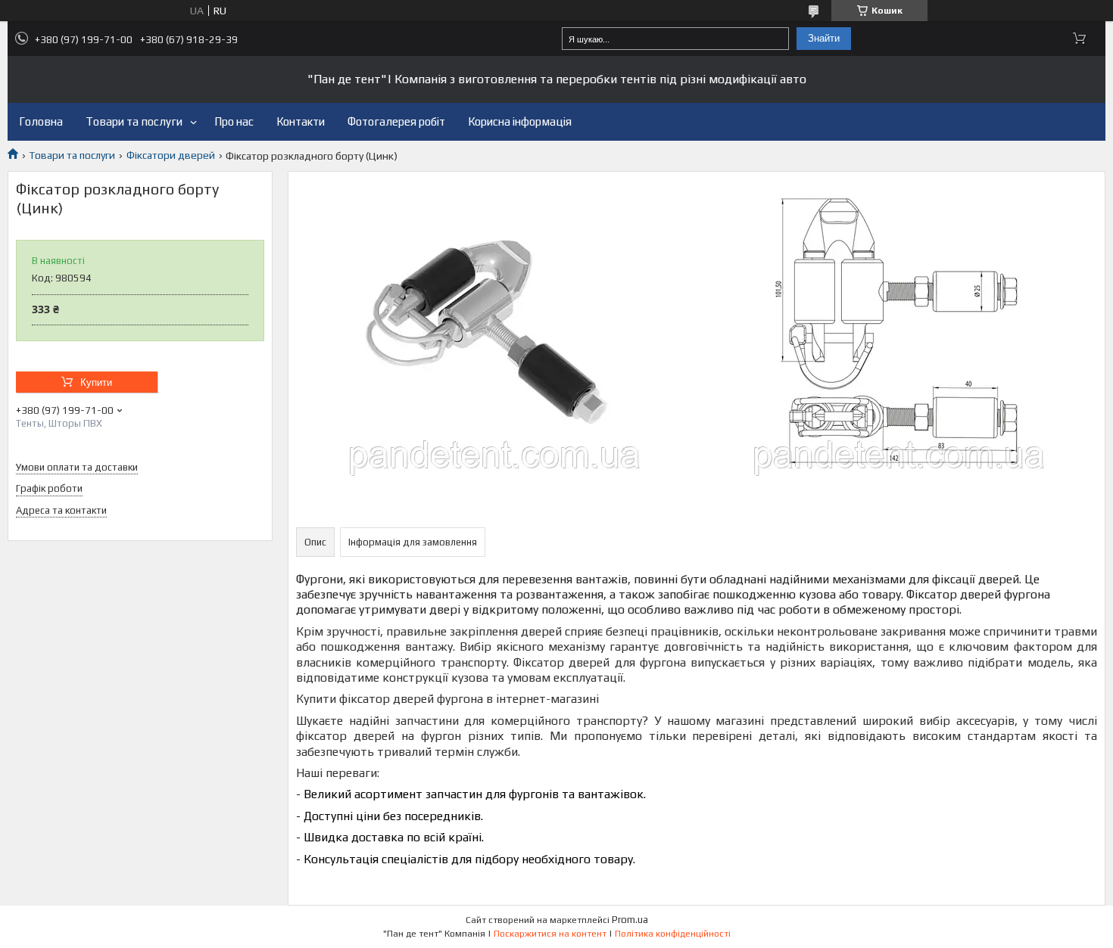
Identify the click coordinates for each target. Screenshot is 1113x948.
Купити (96, 382)
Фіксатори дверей (170, 155)
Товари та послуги (134, 121)
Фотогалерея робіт (396, 121)
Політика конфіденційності (673, 933)
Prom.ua (630, 919)
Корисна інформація (520, 121)
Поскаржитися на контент (550, 933)
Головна (41, 121)
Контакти (300, 121)
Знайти (824, 38)
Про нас (234, 121)
